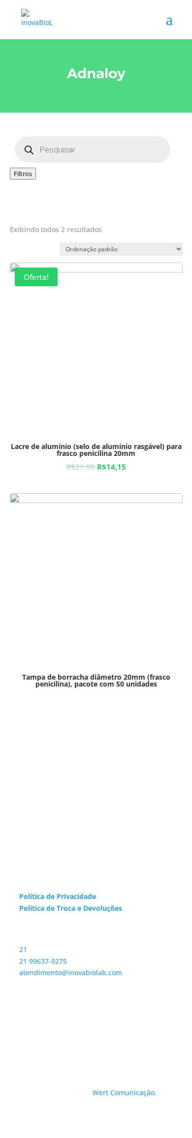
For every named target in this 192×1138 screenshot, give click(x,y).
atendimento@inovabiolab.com (70, 972)
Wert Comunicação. (125, 1092)
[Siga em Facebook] (47, 1031)
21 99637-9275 (43, 961)
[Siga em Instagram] (27, 1031)
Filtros (23, 173)
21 (23, 949)
